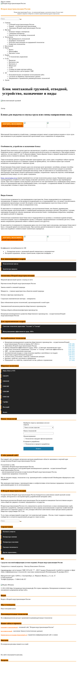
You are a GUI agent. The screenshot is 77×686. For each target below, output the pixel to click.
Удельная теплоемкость (10, 547)
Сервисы (4, 683)
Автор (3, 108)
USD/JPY (6, 376)
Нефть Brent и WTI (9, 371)
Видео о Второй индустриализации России (15, 599)
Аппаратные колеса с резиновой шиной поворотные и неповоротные (29, 251)
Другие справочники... (10, 552)
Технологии (9, 37)
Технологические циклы (10, 264)
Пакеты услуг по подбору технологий (22, 35)
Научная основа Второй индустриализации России (18, 283)
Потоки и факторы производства (12, 295)
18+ (6, 73)
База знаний (9, 46)
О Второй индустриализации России (21, 24)
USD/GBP (6, 391)
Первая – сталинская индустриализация (22, 26)
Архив (7, 80)
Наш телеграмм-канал (8, 608)
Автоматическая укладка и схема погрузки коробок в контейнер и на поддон (31, 353)
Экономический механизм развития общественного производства (23, 306)
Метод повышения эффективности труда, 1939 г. (18, 331)
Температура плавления (10, 542)
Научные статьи (14, 53)
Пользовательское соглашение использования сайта (26, 75)
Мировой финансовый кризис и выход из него (17, 280)
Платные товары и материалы (19, 31)
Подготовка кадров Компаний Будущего (19, 355)
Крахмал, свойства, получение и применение (20, 358)
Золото (5, 412)
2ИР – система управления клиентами (18, 351)
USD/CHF (6, 386)
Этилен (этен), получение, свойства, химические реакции (25, 356)
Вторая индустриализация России (15, 9)
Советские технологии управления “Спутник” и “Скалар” (21, 326)
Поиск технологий (29, 431)
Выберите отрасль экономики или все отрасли (36, 423)
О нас (7, 58)
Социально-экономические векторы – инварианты (18, 298)
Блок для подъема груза (9, 178)
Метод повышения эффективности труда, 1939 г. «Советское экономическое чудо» (33, 347)
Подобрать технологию (17, 40)
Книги (11, 49)
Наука (7, 48)
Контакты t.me (14, 62)
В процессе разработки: (31, 441)
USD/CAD (6, 396)
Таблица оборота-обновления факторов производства (19, 310)
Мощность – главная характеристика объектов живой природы (22, 291)
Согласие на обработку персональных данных (24, 76)
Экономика (5, 664)
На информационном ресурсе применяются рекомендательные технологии (26, 618)
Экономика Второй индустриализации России (25, 28)
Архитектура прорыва (10, 269)
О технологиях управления (18, 57)
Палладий (6, 407)
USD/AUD (6, 381)
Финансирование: (29, 436)
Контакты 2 (13, 64)
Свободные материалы (16, 33)
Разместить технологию (17, 44)
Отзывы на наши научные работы (20, 69)
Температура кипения (10, 537)
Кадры (7, 55)
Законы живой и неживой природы (13, 287)
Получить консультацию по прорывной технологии (26, 42)
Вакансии (12, 60)
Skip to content (5, 1)
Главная (7, 23)
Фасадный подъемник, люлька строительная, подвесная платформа (29, 253)
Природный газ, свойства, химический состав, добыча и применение (28, 360)
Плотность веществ (9, 531)
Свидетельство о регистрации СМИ (21, 71)
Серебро (5, 402)
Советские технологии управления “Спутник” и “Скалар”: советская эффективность (34, 349)
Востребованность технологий (19, 39)
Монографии (13, 51)
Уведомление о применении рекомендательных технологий (29, 78)
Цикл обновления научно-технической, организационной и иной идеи (25, 302)
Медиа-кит (12, 66)
